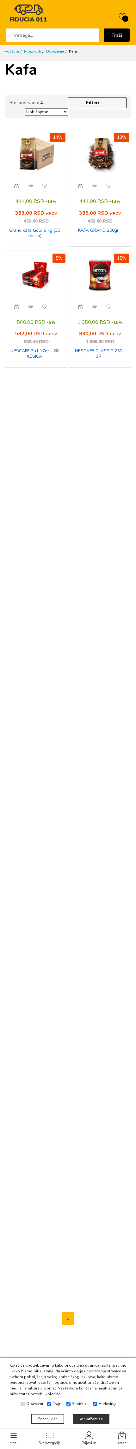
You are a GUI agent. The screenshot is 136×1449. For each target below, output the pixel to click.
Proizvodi (32, 51)
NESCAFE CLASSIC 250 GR (98, 354)
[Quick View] (30, 185)
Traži (117, 35)
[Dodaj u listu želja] (44, 185)
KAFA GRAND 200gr (98, 230)
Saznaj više (47, 1418)
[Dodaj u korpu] (16, 185)
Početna (12, 51)
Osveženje (55, 51)
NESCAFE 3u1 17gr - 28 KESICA (34, 354)
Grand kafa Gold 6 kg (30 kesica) (34, 233)
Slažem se (93, 1418)
